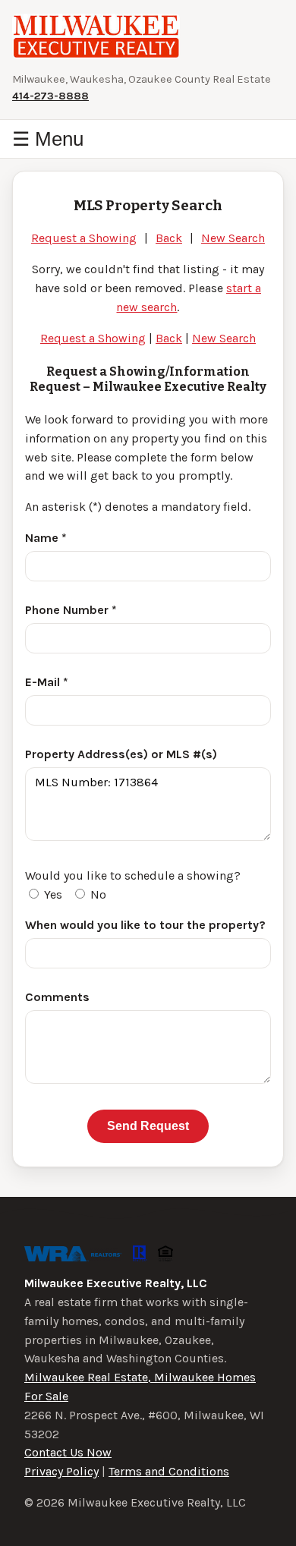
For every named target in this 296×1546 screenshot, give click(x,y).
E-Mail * (46, 682)
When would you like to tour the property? (145, 925)
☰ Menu (47, 139)
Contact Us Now (68, 1452)
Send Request (148, 1125)
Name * (46, 538)
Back (169, 238)
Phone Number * (71, 610)
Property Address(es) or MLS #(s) (121, 754)
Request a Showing (84, 238)
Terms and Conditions (169, 1471)
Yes (51, 894)
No (96, 894)
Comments (57, 997)
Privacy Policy (61, 1471)
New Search (233, 238)
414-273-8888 (50, 96)
